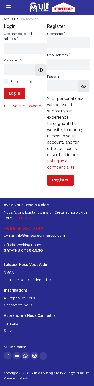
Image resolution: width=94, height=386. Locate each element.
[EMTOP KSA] (52, 7)
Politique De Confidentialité (27, 279)
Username (56, 33)
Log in (14, 93)
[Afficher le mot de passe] (40, 70)
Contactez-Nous (18, 305)
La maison (12, 323)
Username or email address (18, 36)
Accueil (9, 19)
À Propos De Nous (19, 298)
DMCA (9, 272)
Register (60, 180)
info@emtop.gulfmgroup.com (40, 235)
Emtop (25, 218)
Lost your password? (23, 106)
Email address (58, 55)
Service (10, 330)
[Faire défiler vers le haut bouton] (85, 362)
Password (12, 60)
